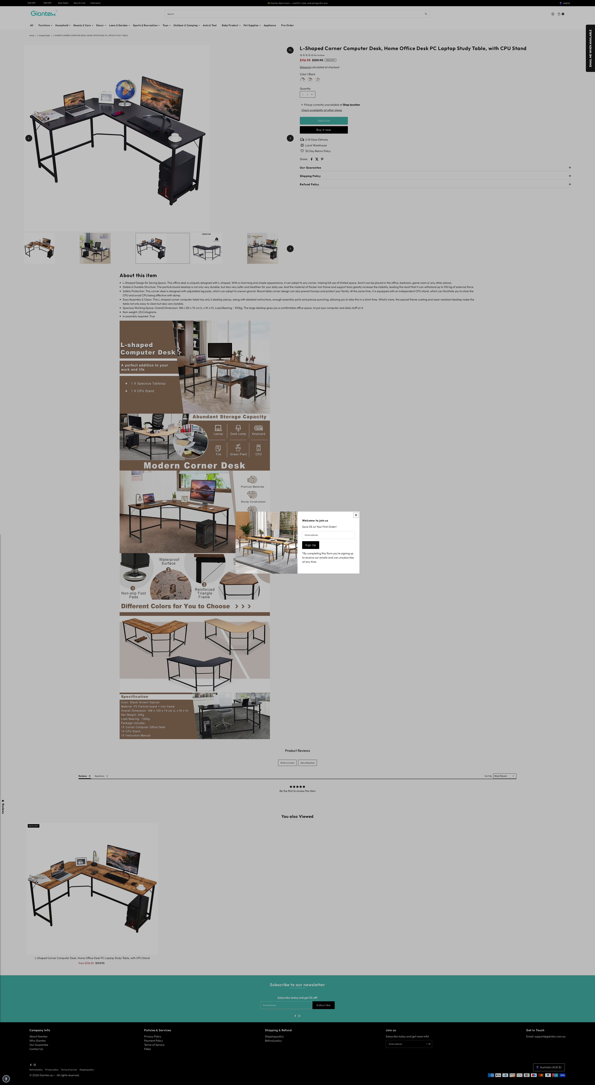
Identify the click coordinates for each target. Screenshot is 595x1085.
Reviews (3, 808)
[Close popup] (356, 515)
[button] (6, 1079)
